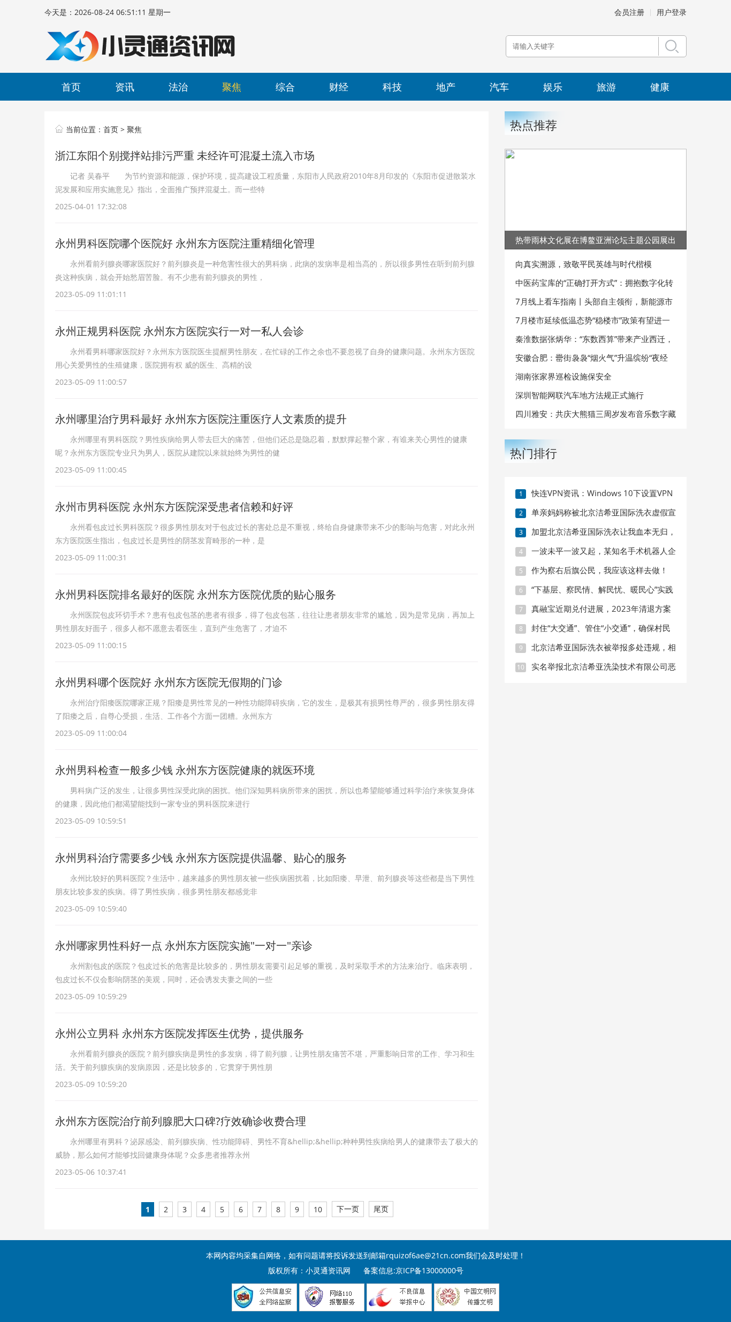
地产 (445, 86)
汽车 (499, 86)
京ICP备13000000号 (429, 1270)
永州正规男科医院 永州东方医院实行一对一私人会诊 (179, 331)
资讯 (124, 86)
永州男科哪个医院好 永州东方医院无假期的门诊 (169, 682)
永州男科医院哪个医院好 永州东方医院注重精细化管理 (185, 243)
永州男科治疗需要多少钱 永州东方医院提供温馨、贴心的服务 (201, 857)
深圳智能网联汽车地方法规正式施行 (579, 395)
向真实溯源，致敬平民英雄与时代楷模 (583, 264)
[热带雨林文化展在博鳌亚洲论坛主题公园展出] (596, 198)
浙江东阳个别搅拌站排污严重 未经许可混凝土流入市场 (185, 155)
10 (318, 1209)
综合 (285, 86)
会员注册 (629, 12)
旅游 (606, 86)
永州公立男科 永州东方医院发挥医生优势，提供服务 (179, 1033)
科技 (392, 86)
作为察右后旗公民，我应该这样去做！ (599, 570)
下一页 (348, 1209)
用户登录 (672, 12)
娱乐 (552, 86)
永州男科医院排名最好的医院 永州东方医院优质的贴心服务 (195, 594)
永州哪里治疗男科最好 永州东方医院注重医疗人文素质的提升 (201, 419)
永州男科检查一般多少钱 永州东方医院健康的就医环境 (185, 770)
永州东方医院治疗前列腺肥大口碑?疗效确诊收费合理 (180, 1121)
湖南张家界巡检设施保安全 (563, 376)
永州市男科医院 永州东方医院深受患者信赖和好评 (174, 506)
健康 (659, 86)
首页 (71, 86)
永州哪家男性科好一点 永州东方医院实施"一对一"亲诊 (184, 945)
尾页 (381, 1209)
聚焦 (231, 86)
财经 (338, 86)
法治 (178, 86)
